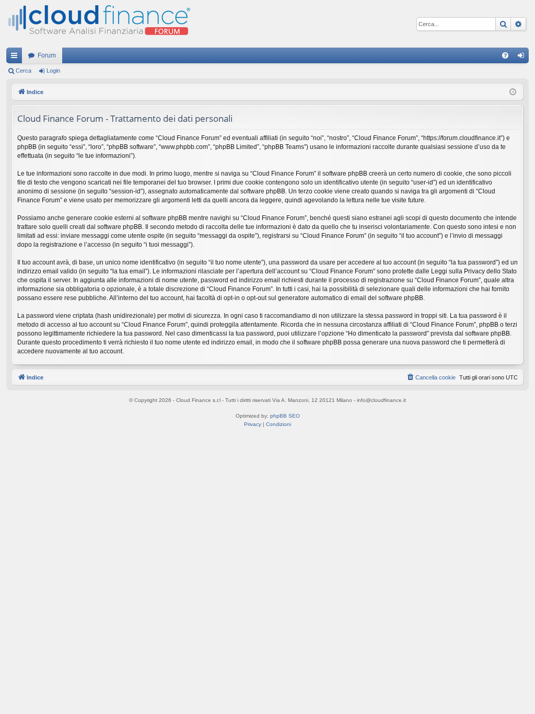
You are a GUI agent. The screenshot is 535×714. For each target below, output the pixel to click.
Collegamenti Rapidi (16, 57)
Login (53, 70)
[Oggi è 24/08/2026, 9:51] (512, 92)
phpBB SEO (285, 416)
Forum (47, 55)
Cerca (23, 70)
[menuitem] (505, 55)
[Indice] (98, 24)
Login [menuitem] (523, 57)
